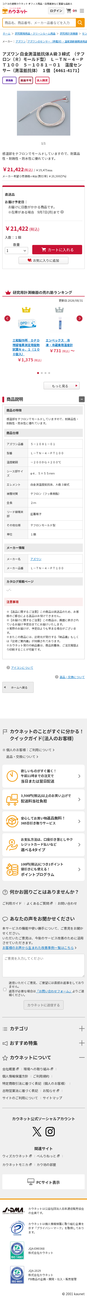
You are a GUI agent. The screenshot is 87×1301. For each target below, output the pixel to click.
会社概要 (8, 1069)
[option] (27, 334)
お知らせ (49, 1090)
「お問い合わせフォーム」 (54, 991)
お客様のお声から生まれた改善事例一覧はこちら (38, 947)
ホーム (6, 33)
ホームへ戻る (19, 687)
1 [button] (38, 373)
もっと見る (60, 386)
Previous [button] (7, 318)
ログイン (56, 10)
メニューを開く (82, 11)
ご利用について (40, 749)
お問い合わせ (67, 903)
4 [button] (49, 373)
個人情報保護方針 (15, 1076)
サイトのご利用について (20, 1097)
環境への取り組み (37, 1069)
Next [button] (80, 318)
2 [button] (42, 373)
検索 (80, 22)
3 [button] (45, 373)
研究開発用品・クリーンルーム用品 (35, 33)
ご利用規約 (41, 1076)
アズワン (21, 41)
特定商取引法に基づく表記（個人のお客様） (34, 1083)
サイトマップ (52, 1097)
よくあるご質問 (37, 903)
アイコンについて (22, 668)
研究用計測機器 (69, 33)
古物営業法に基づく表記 (20, 1090)
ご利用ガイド (12, 903)
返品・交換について (72, 677)
